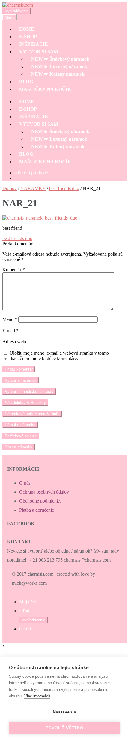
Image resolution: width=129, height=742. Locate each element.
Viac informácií (37, 696)
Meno (9, 319)
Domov (9, 188)
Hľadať (26, 610)
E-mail (10, 330)
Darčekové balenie (21, 436)
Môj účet (27, 601)
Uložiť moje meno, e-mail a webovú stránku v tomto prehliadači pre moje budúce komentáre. (55, 355)
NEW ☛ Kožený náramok (58, 74)
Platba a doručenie (36, 510)
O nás (24, 482)
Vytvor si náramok (21, 380)
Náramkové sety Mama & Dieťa (32, 413)
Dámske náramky (20, 425)
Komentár (13, 269)
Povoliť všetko (64, 728)
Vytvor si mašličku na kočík (29, 391)
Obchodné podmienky (40, 500)
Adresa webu (15, 341)
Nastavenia (64, 712)
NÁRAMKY (33, 188)
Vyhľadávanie (16, 11)
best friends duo (64, 188)
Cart (25, 628)
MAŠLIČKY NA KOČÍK (45, 89)
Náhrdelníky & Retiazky (25, 402)
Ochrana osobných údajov (44, 491)
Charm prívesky (18, 447)
